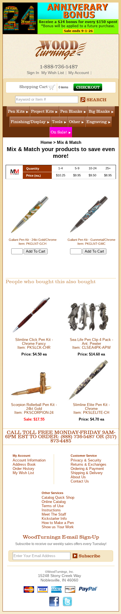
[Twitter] (67, 601)
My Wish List (52, 72)
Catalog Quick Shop (58, 497)
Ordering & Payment (87, 469)
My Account (78, 72)
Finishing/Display (28, 121)
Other (74, 121)
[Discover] (68, 589)
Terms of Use (53, 506)
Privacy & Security (86, 460)
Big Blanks (99, 111)
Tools (57, 121)
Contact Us (80, 481)
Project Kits (42, 111)
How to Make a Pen (58, 523)
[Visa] (41, 589)
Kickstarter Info (54, 518)
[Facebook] (54, 601)
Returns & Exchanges (88, 464)
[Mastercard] (27, 589)
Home (46, 142)
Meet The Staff (54, 514)
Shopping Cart (34, 86)
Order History (23, 469)
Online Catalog (54, 502)
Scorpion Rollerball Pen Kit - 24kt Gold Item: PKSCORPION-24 (34, 409)
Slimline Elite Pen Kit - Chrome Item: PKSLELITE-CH (91, 409)
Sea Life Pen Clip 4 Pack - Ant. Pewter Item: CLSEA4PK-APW (91, 344)
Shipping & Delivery (87, 473)
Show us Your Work (58, 527)
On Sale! (59, 132)
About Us (78, 477)
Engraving (96, 121)
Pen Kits (16, 111)
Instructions (51, 510)
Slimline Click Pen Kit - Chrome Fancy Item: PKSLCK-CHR (34, 344)
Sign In (33, 72)
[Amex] (55, 589)
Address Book (24, 464)
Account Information (29, 460)
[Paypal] (87, 589)
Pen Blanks (71, 111)
